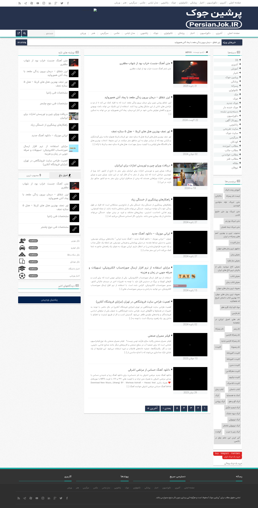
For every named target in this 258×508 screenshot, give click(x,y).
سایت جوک (232, 133)
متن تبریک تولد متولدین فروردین (227, 204)
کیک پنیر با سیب (233, 432)
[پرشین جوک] (214, 28)
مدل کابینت (235, 242)
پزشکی (181, 33)
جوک (155, 33)
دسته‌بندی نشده (229, 112)
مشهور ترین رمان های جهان (228, 248)
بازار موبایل (55, 262)
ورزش (83, 33)
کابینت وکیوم (234, 377)
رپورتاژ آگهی (231, 120)
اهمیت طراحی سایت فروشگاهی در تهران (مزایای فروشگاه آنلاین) (133, 302)
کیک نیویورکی (234, 420)
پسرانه (234, 86)
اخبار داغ (63, 175)
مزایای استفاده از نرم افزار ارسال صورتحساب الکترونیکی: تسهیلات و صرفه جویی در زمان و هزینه (46, 150)
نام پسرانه (219, 329)
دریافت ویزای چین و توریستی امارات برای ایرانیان (142, 165)
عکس (117, 33)
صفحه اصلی (234, 33)
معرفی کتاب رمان (233, 282)
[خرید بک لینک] (89, 10)
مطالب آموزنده (230, 146)
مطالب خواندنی (230, 155)
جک (236, 95)
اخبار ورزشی (55, 276)
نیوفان (235, 168)
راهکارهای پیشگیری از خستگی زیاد (150, 199)
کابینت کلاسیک (233, 383)
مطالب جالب (231, 150)
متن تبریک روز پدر (232, 221)
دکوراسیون (205, 33)
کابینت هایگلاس (233, 371)
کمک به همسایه (233, 395)
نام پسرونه (235, 347)
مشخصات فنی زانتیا (57, 93)
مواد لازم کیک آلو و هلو (230, 307)
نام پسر (237, 329)
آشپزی (219, 33)
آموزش (234, 69)
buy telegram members (227, 453)
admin (188, 52)
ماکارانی (218, 196)
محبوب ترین (32, 175)
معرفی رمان (235, 255)
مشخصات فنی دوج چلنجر (54, 103)
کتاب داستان (234, 389)
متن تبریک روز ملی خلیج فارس (227, 213)
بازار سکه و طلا (55, 255)
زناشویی (144, 33)
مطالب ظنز (232, 159)
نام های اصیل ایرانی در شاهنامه (227, 321)
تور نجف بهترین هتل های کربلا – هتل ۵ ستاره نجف (140, 131)
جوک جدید (232, 103)
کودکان (234, 142)
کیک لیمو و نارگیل (233, 407)
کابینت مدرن (235, 365)
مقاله (235, 163)
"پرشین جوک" (214, 497)
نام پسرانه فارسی (233, 335)
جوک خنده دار (230, 107)
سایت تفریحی (230, 129)
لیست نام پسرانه (233, 196)
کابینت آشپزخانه (233, 353)
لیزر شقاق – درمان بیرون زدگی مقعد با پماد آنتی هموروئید (197, 42)
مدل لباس (130, 33)
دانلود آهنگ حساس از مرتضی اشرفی (149, 370)
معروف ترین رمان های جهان (228, 288)
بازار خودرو (55, 248)
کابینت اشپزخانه (233, 359)
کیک (217, 395)
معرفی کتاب (235, 276)
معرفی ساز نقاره (233, 261)
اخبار (192, 33)
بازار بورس (55, 241)
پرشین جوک (231, 77)
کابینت (218, 347)
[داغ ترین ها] (18, 34)
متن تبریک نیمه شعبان (230, 227)
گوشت (218, 432)
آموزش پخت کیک (232, 190)
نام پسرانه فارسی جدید (230, 341)
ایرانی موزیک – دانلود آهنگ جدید (151, 233)
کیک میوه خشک (233, 413)
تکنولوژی (168, 33)
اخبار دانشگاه (55, 269)
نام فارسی (236, 313)
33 (236, 60)
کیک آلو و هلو (234, 401)
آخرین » (152, 408)
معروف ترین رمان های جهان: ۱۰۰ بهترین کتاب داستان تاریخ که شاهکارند (227, 298)
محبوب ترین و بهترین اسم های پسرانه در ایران (227, 235)
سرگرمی (104, 33)
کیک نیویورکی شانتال (231, 426)
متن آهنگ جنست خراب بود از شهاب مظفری (145, 63)
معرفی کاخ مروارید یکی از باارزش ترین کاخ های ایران (227, 268)
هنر (93, 33)
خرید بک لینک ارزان (232, 457)
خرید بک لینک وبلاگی (233, 463)
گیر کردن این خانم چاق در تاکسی (227, 439)
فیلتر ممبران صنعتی (159, 336)
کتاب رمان (219, 389)
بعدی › (167, 408)
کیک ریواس (220, 401)
